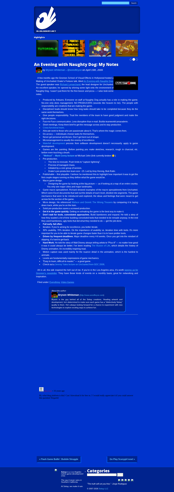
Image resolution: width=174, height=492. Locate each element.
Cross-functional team (53, 128)
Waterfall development (54, 143)
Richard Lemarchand (70, 84)
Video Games (67, 282)
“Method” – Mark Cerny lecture (58, 156)
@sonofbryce (74, 70)
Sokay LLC (103, 489)
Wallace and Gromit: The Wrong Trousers (92, 202)
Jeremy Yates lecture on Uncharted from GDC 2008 (79, 264)
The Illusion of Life (101, 246)
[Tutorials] (47, 48)
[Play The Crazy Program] (100, 48)
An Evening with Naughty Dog (98, 81)
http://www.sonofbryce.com (91, 295)
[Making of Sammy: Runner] (127, 48)
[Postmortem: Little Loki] (74, 48)
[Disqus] (87, 350)
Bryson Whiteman (56, 70)
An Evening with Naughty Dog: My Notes (76, 64)
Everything (54, 282)
